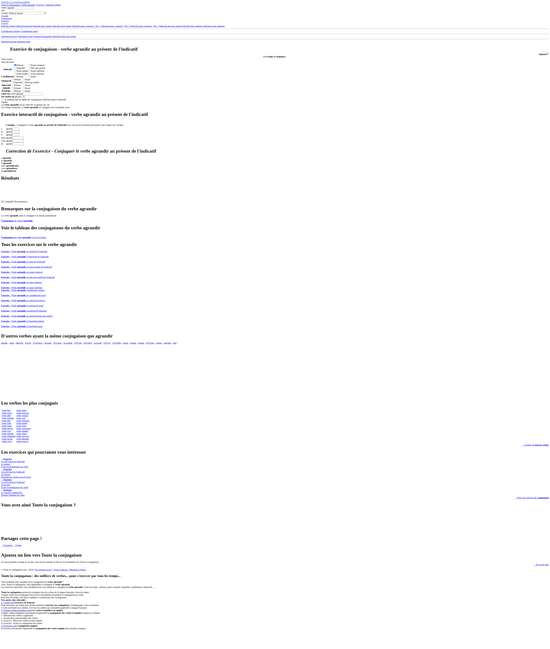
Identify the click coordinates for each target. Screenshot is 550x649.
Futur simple (22, 74)
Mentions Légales (77, 570)
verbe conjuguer (23, 428)
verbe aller (6, 415)
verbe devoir (7, 428)
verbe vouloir (22, 415)
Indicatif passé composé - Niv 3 (144, 26)
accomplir (67, 343)
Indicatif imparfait (24, 26)
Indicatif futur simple (42, 26)
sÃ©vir (107, 343)
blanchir (19, 343)
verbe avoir (7, 413)
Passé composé (38, 65)
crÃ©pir (78, 343)
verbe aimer (21, 433)
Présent (20, 65)
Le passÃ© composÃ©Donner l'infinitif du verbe (13, 492)
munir (125, 343)
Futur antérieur (37, 74)
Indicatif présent (8, 26)
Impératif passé (24, 41)
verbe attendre (22, 439)
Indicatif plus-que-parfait (170, 26)
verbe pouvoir (22, 413)
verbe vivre (7, 441)
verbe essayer (22, 441)
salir (175, 343)
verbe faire (6, 423)
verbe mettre (21, 423)
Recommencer (21, 201)
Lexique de (535, 445)
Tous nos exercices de (532, 498)
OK (3, 10)
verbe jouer (21, 426)
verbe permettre (9, 436)
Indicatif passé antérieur (214, 26)
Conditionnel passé (29, 31)
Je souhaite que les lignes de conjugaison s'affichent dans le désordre (35, 99)
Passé (33, 76)
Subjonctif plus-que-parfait (64, 36)
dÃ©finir (88, 343)
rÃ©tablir (116, 343)
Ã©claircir (37, 343)
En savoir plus (541, 564)
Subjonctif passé (25, 36)
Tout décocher (6, 62)
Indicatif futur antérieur (192, 26)
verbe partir (21, 410)
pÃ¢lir (28, 343)
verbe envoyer (22, 436)
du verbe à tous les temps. (23, 236)
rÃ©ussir (57, 343)
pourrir (141, 343)
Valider (4, 102)
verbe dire (6, 421)
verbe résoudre (23, 421)
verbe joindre (7, 433)
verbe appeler (22, 431)
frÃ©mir (150, 343)
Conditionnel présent (10, 31)
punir (11, 343)
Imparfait (21, 68)
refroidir (167, 343)
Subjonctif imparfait (42, 36)
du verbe (17, 219)
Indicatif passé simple (61, 26)
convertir (98, 343)
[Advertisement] (275, 193)
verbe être (6, 410)
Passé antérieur (37, 71)
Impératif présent (8, 41)
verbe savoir (7, 439)
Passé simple (22, 71)
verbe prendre (8, 418)
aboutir (4, 343)
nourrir (133, 343)
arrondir (47, 343)
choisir (159, 343)
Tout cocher (6, 59)
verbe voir (6, 431)
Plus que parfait (38, 68)
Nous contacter (61, 570)
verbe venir (7, 426)
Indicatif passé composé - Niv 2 (115, 26)
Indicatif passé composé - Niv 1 (86, 26)
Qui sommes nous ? (44, 570)
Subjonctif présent (9, 36)
